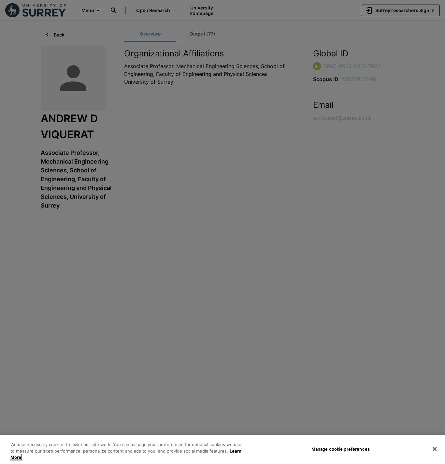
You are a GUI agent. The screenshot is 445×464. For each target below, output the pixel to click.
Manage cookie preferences (340, 448)
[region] (222, 449)
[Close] (434, 449)
